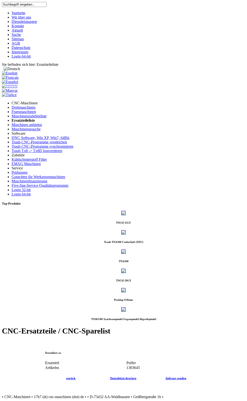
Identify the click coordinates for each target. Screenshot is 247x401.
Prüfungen (19, 172)
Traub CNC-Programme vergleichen (39, 142)
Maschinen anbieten (27, 125)
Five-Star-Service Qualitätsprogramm (40, 185)
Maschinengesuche (26, 129)
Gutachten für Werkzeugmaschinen (38, 177)
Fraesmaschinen (24, 112)
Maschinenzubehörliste (29, 116)
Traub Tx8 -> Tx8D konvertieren (37, 151)
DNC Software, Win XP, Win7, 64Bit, (41, 138)
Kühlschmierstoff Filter (29, 159)
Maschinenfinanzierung (29, 181)
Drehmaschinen (23, 107)
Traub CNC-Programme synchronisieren (42, 146)
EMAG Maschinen (26, 164)
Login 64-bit (21, 194)
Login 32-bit (21, 190)
